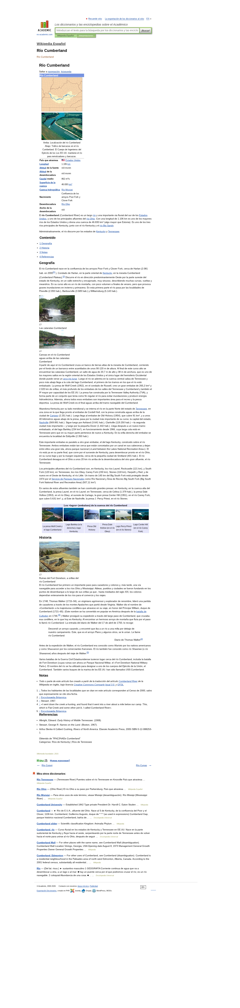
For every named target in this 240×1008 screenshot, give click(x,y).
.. (94, 684)
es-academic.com (44, 34)
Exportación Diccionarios (46, 891)
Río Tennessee (45, 779)
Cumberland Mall (46, 842)
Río (38, 868)
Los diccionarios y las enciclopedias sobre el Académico (91, 24)
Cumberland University (49, 804)
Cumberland (43, 810)
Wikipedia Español (65, 36)
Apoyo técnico (83, 886)
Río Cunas (141, 765)
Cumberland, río (46, 829)
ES (147, 19)
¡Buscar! (145, 30)
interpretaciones (86, 36)
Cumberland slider (47, 823)
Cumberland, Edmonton (50, 855)
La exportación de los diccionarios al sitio (124, 19)
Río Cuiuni (47, 765)
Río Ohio (42, 789)
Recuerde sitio (95, 19)
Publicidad (94, 886)
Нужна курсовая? (60, 760)
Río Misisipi (43, 795)
